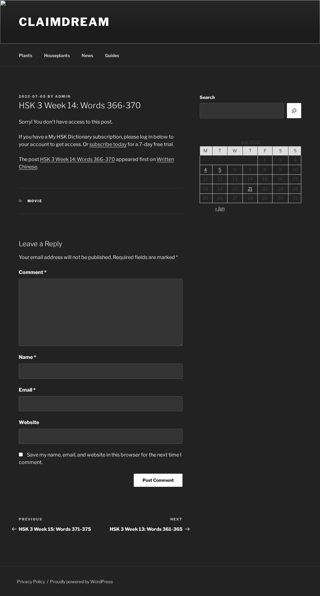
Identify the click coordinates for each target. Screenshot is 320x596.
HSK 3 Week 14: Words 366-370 (77, 159)
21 (250, 188)
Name (27, 357)
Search (207, 97)
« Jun (220, 208)
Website (29, 422)
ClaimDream (64, 22)
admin (63, 96)
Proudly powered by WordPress (81, 581)
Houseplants (57, 55)
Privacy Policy (31, 581)
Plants (25, 55)
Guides (112, 55)
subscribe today (108, 144)
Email (27, 390)
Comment (33, 272)
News (87, 55)
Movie (35, 201)
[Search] (294, 110)
